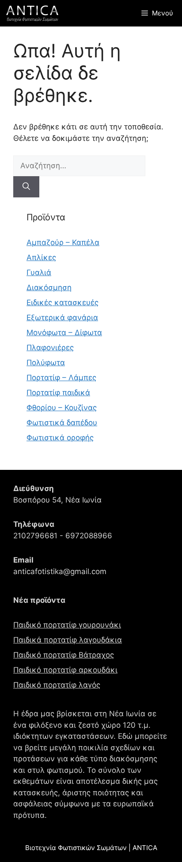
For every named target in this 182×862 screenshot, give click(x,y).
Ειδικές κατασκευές (63, 302)
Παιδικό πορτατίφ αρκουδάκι (65, 669)
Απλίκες (41, 257)
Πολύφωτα (46, 362)
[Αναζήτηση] (26, 186)
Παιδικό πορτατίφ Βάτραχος (63, 654)
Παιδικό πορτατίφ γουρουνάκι (67, 624)
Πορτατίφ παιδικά (58, 392)
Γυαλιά (39, 272)
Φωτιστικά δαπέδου (62, 422)
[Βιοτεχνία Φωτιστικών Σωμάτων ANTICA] (32, 13)
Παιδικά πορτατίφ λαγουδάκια (67, 639)
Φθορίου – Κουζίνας (62, 407)
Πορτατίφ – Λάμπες (61, 377)
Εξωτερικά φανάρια (62, 317)
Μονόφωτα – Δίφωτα (64, 332)
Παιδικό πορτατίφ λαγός (56, 685)
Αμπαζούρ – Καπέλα (63, 242)
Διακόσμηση (49, 287)
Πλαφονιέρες (50, 347)
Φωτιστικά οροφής (60, 437)
